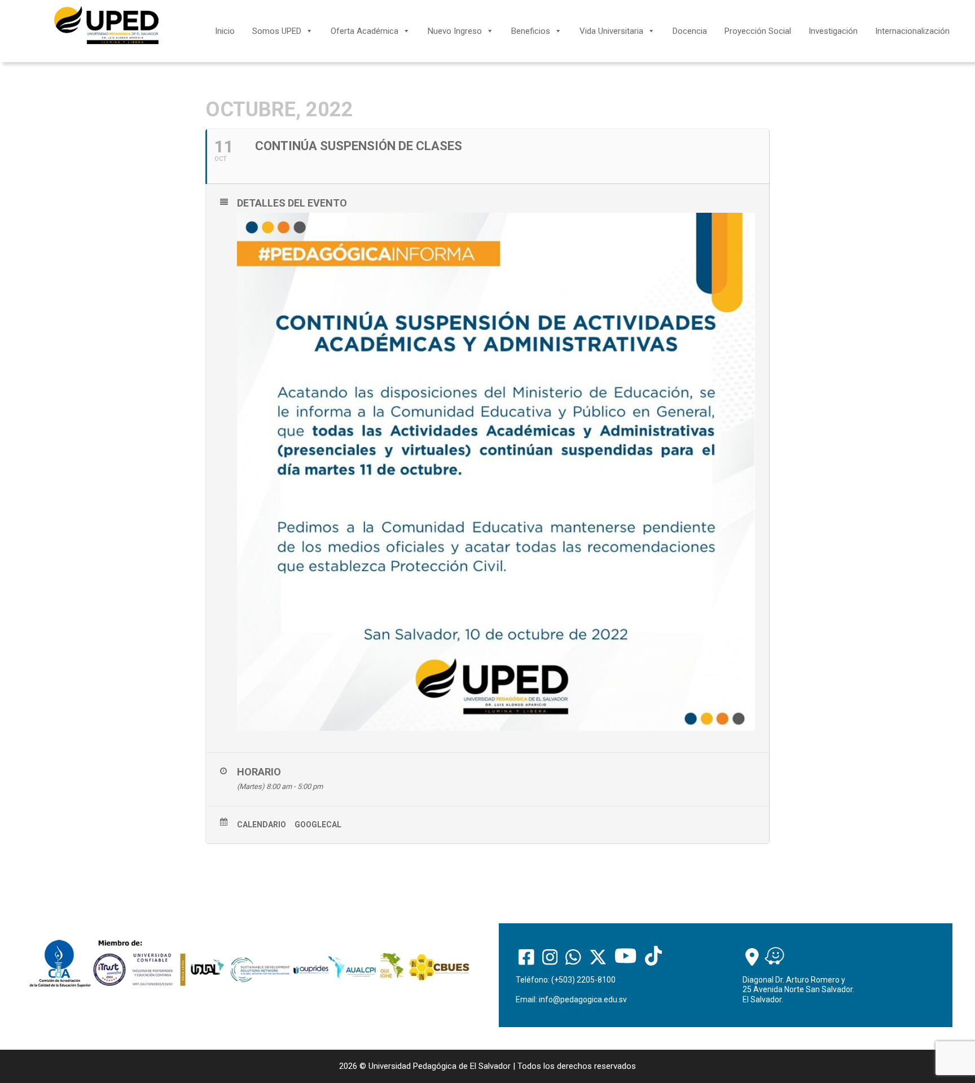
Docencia (690, 31)
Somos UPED (276, 31)
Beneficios (530, 31)
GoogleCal (318, 824)
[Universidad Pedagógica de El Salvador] (106, 25)
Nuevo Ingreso (455, 31)
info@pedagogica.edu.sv (583, 999)
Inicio (225, 31)
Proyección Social (757, 31)
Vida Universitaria (611, 31)
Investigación (833, 31)
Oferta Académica (364, 31)
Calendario (261, 824)
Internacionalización (912, 31)
